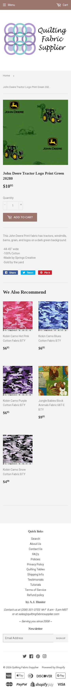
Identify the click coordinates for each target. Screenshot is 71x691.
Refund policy (35, 595)
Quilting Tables (35, 569)
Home (6, 75)
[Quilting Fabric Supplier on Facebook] (31, 656)
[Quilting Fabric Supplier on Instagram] (45, 656)
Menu (11, 5)
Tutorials (35, 584)
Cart (65, 5)
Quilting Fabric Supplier (25, 667)
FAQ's (35, 554)
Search (35, 538)
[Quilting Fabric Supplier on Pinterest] (38, 656)
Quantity (8, 197)
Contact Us (35, 549)
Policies (35, 559)
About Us (35, 543)
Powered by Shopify (53, 667)
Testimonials (36, 579)
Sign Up (60, 638)
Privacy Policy (35, 564)
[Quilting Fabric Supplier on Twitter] (25, 656)
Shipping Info (35, 574)
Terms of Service (35, 589)
